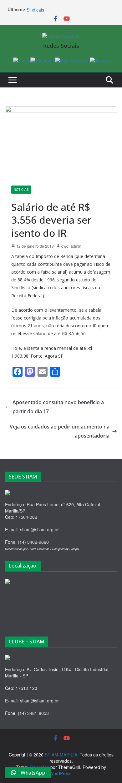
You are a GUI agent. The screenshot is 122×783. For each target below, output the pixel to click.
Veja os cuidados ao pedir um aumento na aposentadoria (59, 431)
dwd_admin (71, 246)
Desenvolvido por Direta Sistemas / (28, 549)
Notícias (21, 189)
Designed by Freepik (65, 549)
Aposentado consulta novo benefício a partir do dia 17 (58, 407)
